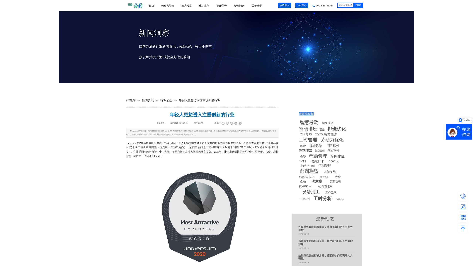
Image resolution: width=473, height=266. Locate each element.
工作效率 (330, 192)
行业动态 (166, 100)
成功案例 (204, 5)
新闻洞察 (239, 5)
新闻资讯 (148, 100)
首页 (151, 5)
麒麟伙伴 (222, 5)
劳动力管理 (167, 5)
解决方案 (186, 5)
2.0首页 (130, 100)
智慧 (309, 122)
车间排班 (338, 156)
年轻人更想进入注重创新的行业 (199, 100)
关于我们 (257, 5)
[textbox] (345, 5)
